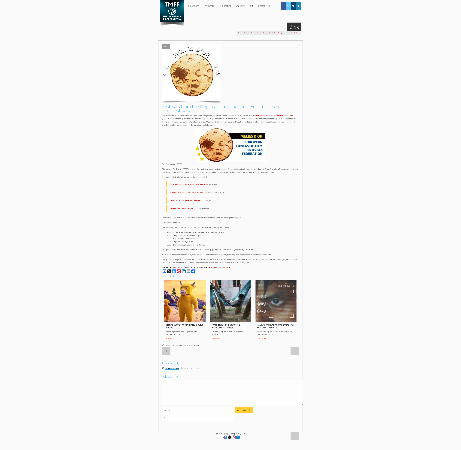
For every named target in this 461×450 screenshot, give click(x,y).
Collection (225, 5)
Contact (260, 5)
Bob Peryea (177, 267)
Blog (250, 5)
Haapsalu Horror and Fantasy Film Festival (187, 200)
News (184, 345)
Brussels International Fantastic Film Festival (188, 192)
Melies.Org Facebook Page (221, 267)
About (238, 5)
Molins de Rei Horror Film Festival (184, 208)
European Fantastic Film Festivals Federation (274, 115)
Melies (210, 267)
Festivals (247, 33)
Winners (209, 5)
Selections (193, 5)
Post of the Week (193, 345)
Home (240, 33)
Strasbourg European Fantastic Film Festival (188, 184)
